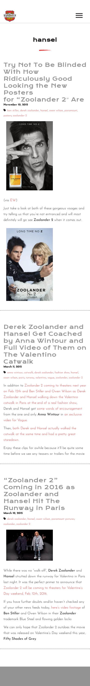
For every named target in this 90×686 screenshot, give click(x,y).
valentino (41, 377)
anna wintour (15, 372)
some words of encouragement (59, 409)
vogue (51, 377)
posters (7, 115)
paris (21, 377)
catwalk (28, 372)
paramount (70, 110)
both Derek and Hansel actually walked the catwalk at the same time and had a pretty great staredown (39, 434)
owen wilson (56, 110)
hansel (44, 110)
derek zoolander (29, 110)
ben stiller (13, 110)
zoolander (61, 377)
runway (30, 377)
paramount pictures (62, 519)
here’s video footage (66, 607)
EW (13, 200)
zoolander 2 (20, 115)
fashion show (62, 372)
